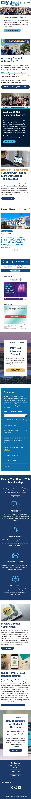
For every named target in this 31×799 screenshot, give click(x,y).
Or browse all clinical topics (14, 420)
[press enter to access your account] (25, 3)
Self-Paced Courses (11, 455)
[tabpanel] (15, 231)
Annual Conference (10, 425)
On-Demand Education (11, 460)
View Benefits (22, 493)
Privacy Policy (24, 796)
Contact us (15, 775)
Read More (4, 247)
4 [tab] (17, 250)
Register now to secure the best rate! (15, 87)
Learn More (9, 141)
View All (24, 209)
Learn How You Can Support (13, 705)
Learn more (7, 648)
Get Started (8, 198)
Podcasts (7, 466)
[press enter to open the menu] (28, 3)
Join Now (16, 496)
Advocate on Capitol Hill (15, 370)
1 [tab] (13, 250)
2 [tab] (14, 250)
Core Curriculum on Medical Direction (14, 449)
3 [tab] (16, 250)
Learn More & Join (12, 30)
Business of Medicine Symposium (11, 431)
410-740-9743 (15, 771)
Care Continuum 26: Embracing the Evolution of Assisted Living (14, 440)
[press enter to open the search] (21, 3)
